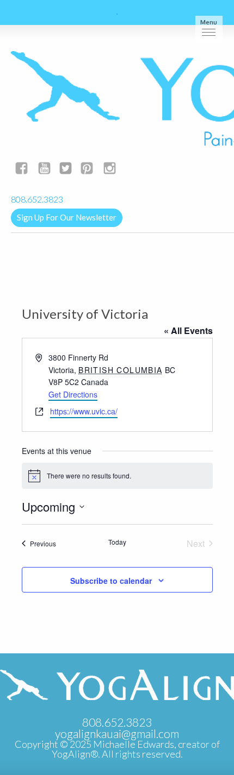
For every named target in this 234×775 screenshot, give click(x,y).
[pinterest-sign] (86, 169)
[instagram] (109, 169)
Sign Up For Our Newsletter (66, 217)
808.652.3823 (117, 722)
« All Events (188, 330)
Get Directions (72, 394)
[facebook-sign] (21, 169)
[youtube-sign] (44, 169)
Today (117, 542)
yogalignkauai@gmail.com (57, 185)
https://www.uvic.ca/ (84, 411)
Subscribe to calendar (111, 580)
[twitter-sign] (65, 169)
